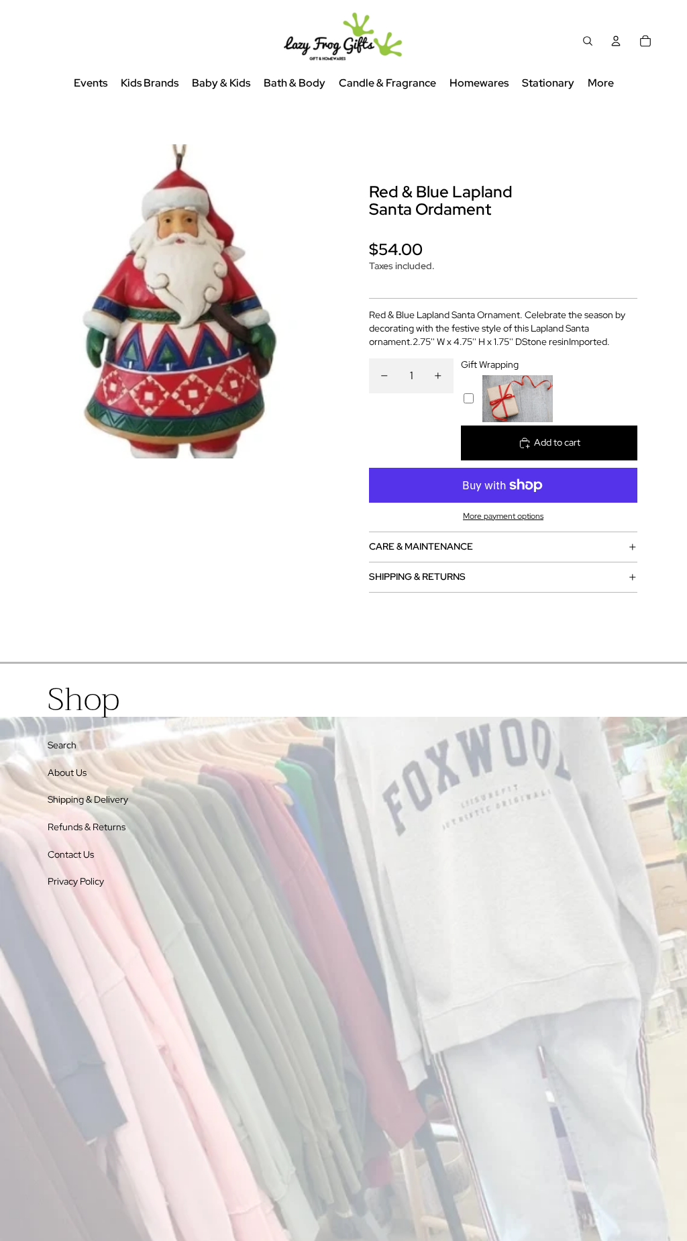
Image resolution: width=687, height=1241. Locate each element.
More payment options (503, 516)
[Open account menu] (616, 41)
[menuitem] (601, 83)
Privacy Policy (76, 881)
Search (62, 745)
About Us (67, 772)
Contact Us (71, 854)
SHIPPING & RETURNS (417, 576)
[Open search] (587, 41)
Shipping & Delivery (88, 799)
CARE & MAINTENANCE (421, 546)
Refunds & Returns (86, 827)
